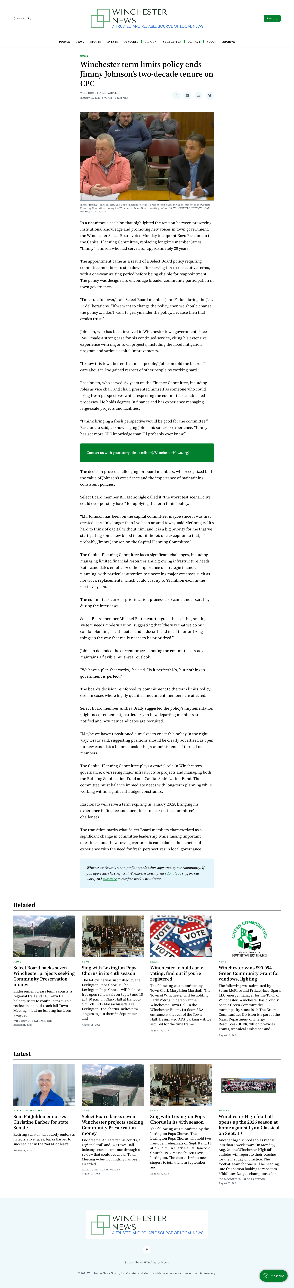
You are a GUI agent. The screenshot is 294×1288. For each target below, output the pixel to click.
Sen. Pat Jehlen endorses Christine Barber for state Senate (40, 1122)
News (80, 41)
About (211, 41)
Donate (272, 18)
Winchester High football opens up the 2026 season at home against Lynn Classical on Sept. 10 (249, 1124)
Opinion (150, 41)
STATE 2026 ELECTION (28, 1110)
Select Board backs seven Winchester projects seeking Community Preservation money (44, 976)
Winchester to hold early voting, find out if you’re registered (176, 973)
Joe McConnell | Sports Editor (242, 1179)
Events (112, 41)
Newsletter (172, 41)
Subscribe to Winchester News (147, 1262)
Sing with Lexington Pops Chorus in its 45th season (109, 970)
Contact (194, 41)
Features (131, 41)
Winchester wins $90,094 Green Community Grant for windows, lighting (249, 973)
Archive (228, 41)
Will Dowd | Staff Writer (99, 93)
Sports (95, 41)
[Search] (29, 18)
